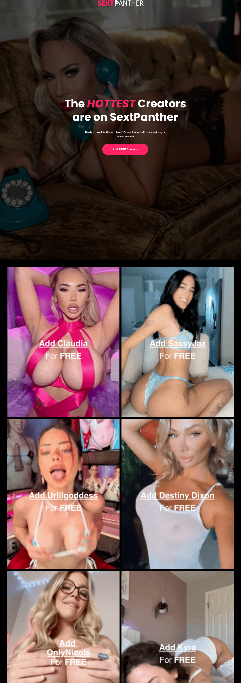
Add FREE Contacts (125, 149)
